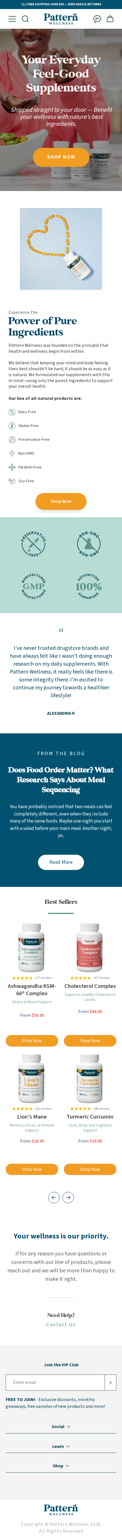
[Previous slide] (54, 1197)
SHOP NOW (61, 157)
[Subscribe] (111, 1382)
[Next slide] (68, 1197)
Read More (61, 862)
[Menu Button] (12, 19)
